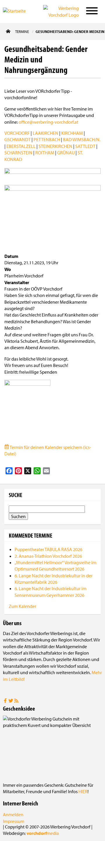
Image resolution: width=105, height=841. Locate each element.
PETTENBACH (47, 139)
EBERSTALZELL (21, 146)
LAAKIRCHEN (45, 133)
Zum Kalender (22, 606)
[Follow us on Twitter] (11, 701)
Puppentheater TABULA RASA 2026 (48, 549)
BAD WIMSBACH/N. (81, 139)
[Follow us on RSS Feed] (16, 701)
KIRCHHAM (72, 133)
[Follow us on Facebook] (5, 701)
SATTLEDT (85, 146)
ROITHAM (44, 152)
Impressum (13, 821)
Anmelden (13, 814)
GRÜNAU (66, 152)
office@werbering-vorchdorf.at (48, 122)
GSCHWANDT (17, 139)
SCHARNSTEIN (18, 152)
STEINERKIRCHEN (55, 146)
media (43, 833)
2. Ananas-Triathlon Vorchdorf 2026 (48, 556)
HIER (83, 791)
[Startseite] (18, 11)
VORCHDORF (17, 133)
